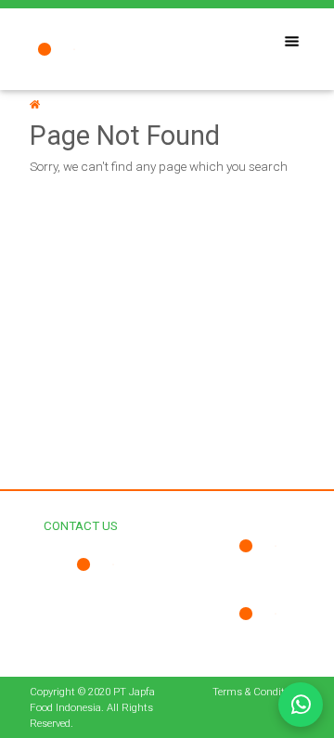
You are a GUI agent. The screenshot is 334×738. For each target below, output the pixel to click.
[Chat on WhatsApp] (300, 704)
